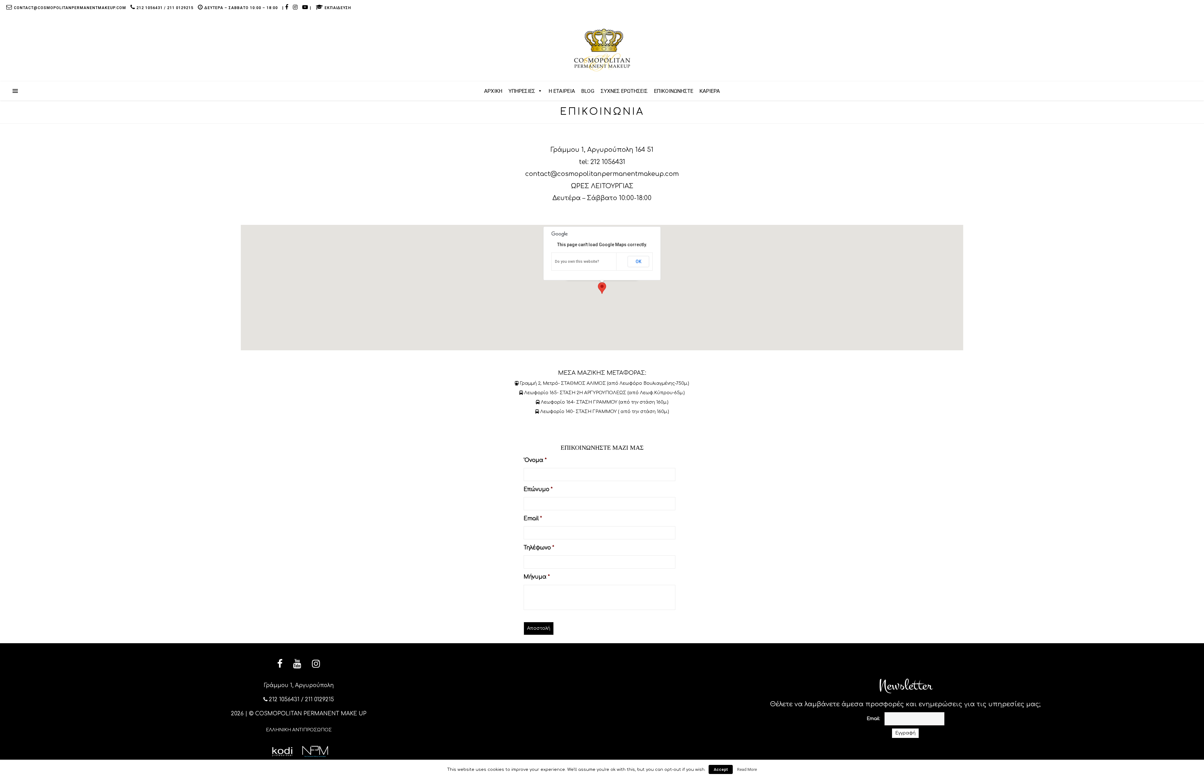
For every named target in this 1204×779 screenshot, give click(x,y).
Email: (873, 718)
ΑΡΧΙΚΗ (493, 91)
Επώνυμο (538, 489)
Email (533, 519)
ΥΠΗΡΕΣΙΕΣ (522, 91)
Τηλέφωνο (539, 548)
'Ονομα (535, 460)
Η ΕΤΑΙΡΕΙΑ (562, 91)
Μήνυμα (537, 577)
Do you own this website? (577, 261)
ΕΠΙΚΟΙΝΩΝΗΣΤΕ (673, 91)
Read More (747, 769)
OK (639, 261)
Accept (721, 769)
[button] (602, 288)
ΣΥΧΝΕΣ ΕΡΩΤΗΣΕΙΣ (624, 91)
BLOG (587, 91)
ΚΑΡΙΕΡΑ (710, 91)
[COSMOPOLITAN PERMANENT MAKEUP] (602, 50)
